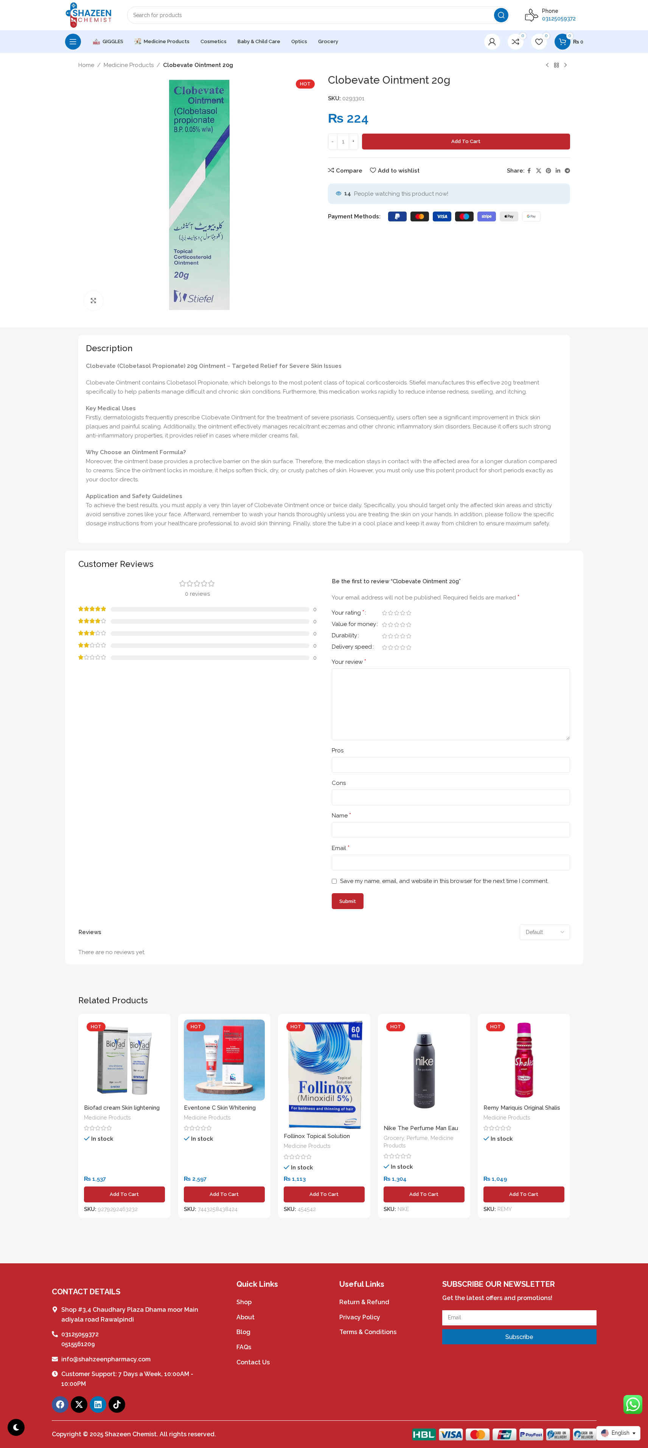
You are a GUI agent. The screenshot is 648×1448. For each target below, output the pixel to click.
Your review (349, 661)
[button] (124, 1194)
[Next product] (565, 65)
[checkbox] (16, 1427)
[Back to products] (556, 65)
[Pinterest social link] (548, 171)
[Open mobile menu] (73, 41)
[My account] (492, 41)
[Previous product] (547, 65)
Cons (339, 783)
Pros (337, 750)
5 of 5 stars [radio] (409, 613)
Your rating (348, 613)
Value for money (354, 624)
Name (341, 815)
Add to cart (465, 141)
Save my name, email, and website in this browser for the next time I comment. (444, 881)
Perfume (417, 1138)
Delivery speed (352, 647)
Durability (344, 636)
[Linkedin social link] (558, 171)
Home (86, 65)
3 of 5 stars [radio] (397, 613)
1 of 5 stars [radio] (385, 613)
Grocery (394, 1138)
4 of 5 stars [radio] (403, 613)
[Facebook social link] (529, 171)
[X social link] (539, 171)
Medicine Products (129, 65)
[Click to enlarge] (93, 300)
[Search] (501, 15)
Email (341, 848)
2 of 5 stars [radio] (391, 613)
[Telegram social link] (567, 171)
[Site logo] (88, 14)
